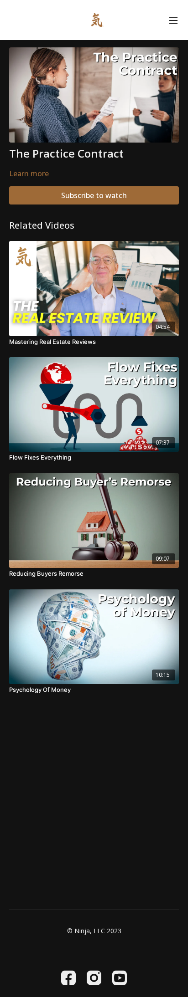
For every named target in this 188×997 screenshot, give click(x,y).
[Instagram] (94, 978)
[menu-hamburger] (173, 20)
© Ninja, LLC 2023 (94, 931)
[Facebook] (68, 978)
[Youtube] (119, 978)
